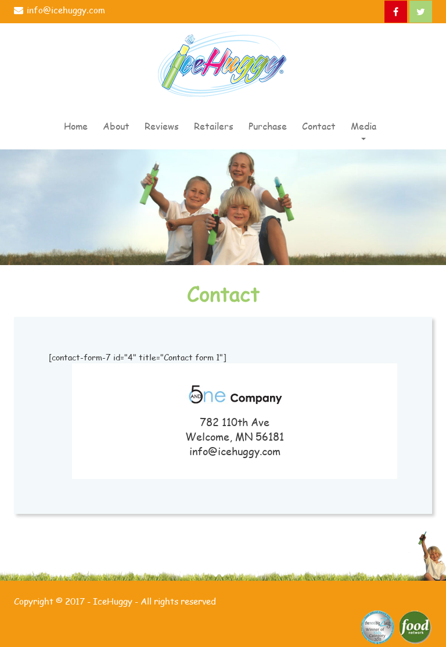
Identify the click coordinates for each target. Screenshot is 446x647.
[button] (386, 120)
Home (76, 126)
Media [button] (363, 126)
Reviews (162, 126)
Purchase (268, 126)
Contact (319, 126)
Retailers (213, 126)
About (116, 126)
